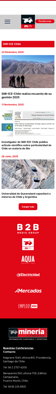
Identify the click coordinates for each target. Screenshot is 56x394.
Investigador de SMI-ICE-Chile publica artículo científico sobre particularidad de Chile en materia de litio (26, 145)
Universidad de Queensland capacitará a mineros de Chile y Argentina (26, 195)
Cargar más (28, 206)
